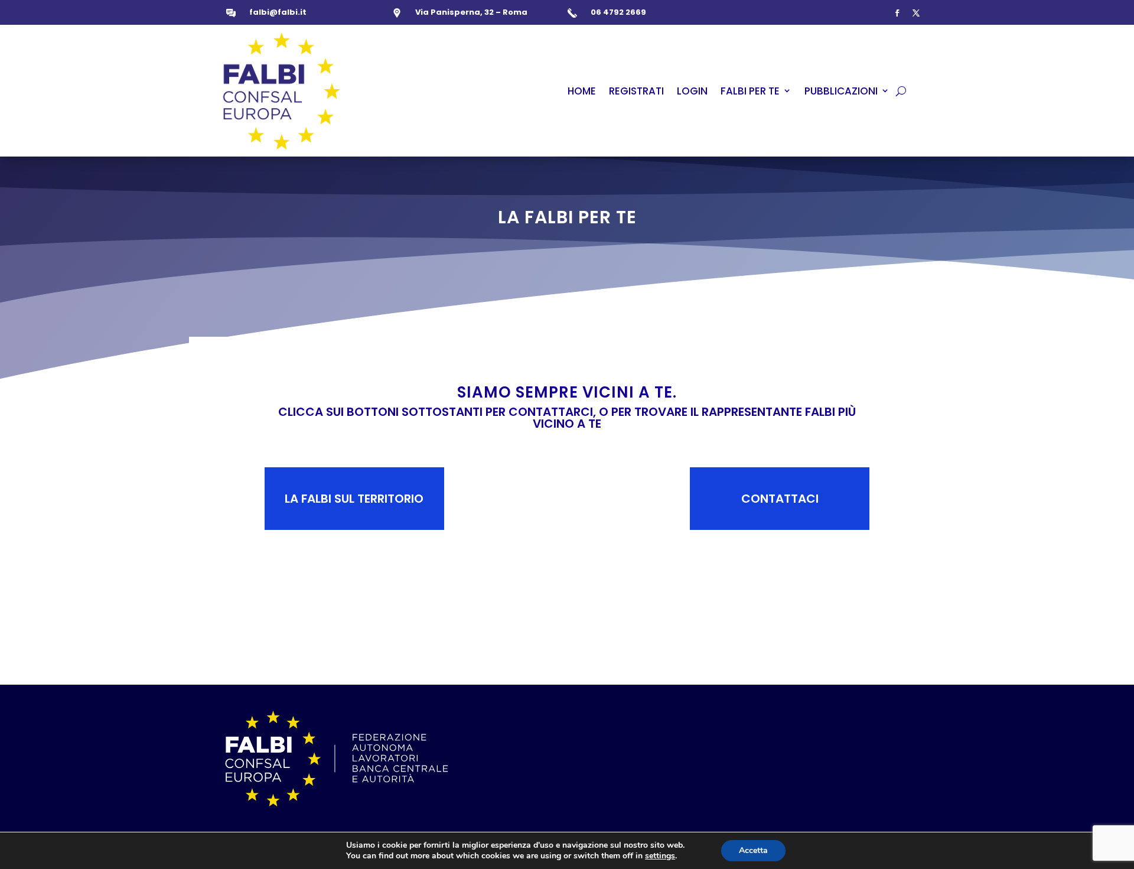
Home (582, 91)
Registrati (636, 91)
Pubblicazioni (841, 91)
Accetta (753, 850)
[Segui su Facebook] (897, 13)
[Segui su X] (916, 13)
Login (692, 91)
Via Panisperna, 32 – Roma (471, 12)
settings (660, 856)
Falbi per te (750, 91)
